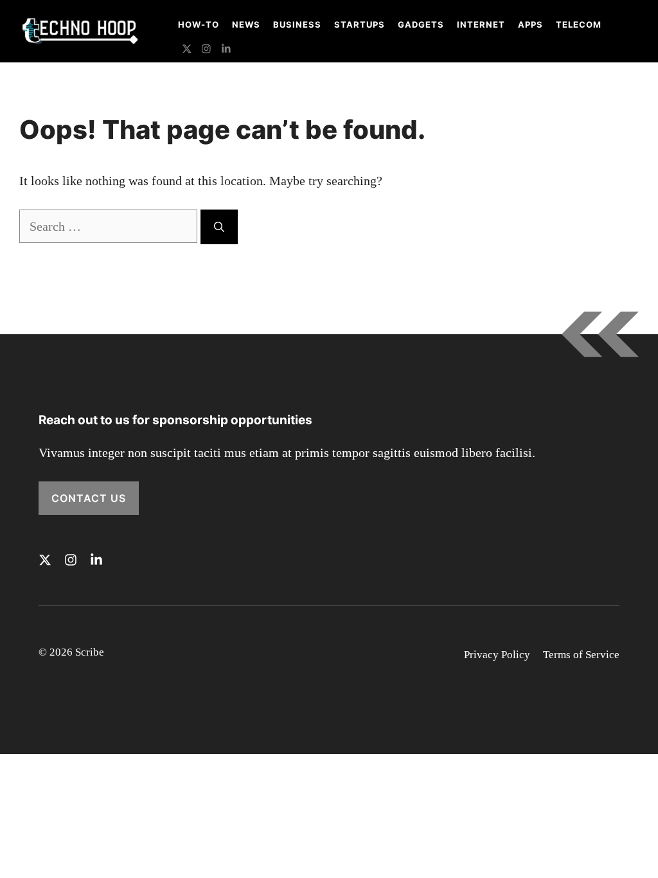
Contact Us (88, 498)
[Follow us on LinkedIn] (226, 50)
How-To (198, 24)
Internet (481, 24)
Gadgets (421, 24)
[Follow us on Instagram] (206, 50)
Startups (359, 24)
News (246, 24)
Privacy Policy (497, 655)
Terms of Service (581, 655)
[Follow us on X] (187, 50)
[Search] (219, 227)
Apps (530, 24)
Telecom (578, 24)
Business (297, 24)
